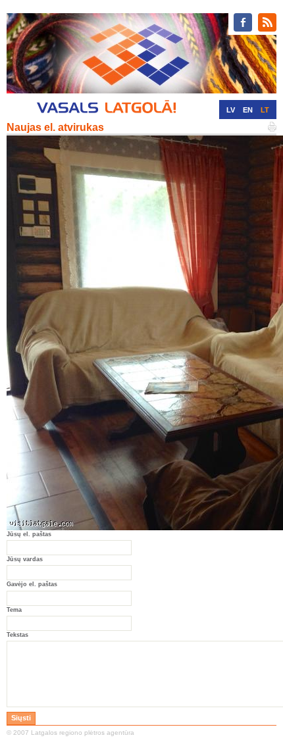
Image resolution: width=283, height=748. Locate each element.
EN (248, 110)
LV (230, 110)
